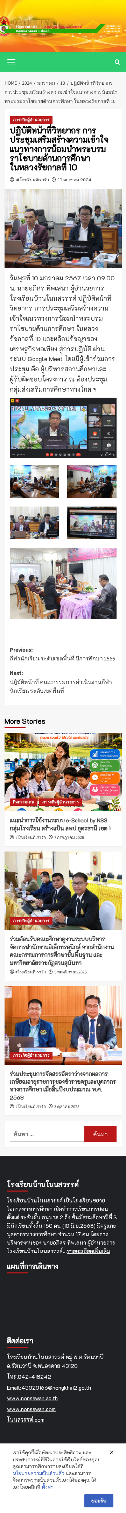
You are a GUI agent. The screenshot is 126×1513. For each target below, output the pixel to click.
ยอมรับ (98, 1500)
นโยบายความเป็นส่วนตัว (38, 1473)
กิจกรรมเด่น (23, 802)
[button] (12, 61)
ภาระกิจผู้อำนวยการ (31, 120)
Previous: (62, 654)
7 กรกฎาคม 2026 (69, 838)
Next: (61, 682)
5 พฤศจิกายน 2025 (70, 972)
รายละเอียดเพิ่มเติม (88, 1250)
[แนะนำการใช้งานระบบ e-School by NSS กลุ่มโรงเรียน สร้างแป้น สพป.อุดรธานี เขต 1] (63, 772)
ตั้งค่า (48, 1486)
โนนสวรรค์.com (25, 1419)
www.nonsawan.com (31, 1409)
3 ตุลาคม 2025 (66, 1107)
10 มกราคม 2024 (74, 179)
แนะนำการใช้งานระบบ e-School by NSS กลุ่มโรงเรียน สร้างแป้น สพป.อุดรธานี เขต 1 (60, 824)
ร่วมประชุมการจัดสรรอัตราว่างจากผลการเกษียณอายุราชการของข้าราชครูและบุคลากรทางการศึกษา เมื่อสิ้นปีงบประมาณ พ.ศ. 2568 (63, 1085)
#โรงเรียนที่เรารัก (32, 179)
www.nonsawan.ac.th (32, 1398)
